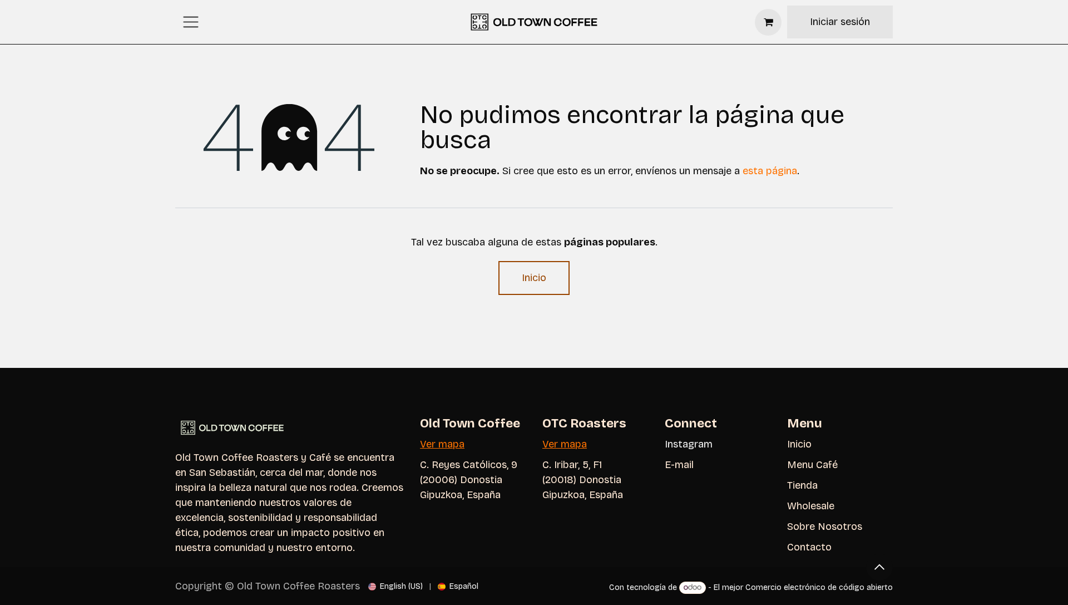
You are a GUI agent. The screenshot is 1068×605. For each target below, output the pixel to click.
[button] (879, 567)
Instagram (689, 444)
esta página (770, 171)
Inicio (534, 278)
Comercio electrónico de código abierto (819, 587)
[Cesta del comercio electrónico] (768, 22)
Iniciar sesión (840, 22)
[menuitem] (395, 586)
